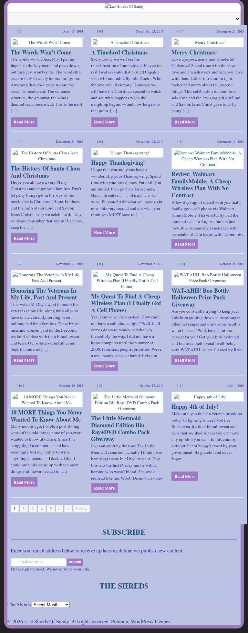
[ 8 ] (100, 263)
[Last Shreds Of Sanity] (124, 6)
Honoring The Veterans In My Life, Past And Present (44, 294)
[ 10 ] (20, 385)
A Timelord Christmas (119, 52)
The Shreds (19, 604)
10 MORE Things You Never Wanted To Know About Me (46, 416)
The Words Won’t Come (41, 52)
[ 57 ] (101, 385)
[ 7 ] (19, 263)
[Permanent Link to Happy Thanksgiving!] (127, 152)
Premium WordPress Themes (140, 621)
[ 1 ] (180, 141)
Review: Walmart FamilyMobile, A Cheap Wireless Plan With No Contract (201, 184)
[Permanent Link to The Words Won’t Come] (46, 42)
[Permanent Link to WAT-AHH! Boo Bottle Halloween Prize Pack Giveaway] (207, 277)
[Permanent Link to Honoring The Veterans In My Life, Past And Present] (46, 277)
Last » (81, 508)
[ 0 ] (100, 31)
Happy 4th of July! (194, 406)
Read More (24, 122)
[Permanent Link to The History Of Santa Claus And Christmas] (46, 155)
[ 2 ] (19, 31)
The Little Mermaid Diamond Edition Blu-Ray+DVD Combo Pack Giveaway (120, 428)
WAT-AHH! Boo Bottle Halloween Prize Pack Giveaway (200, 297)
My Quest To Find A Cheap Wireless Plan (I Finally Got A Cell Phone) (126, 303)
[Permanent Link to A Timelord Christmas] (127, 42)
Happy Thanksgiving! (118, 162)
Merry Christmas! (194, 52)
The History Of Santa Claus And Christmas (45, 172)
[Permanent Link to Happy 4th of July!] (207, 396)
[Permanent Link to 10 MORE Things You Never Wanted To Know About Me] (46, 399)
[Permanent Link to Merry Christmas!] (207, 42)
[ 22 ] (181, 263)
